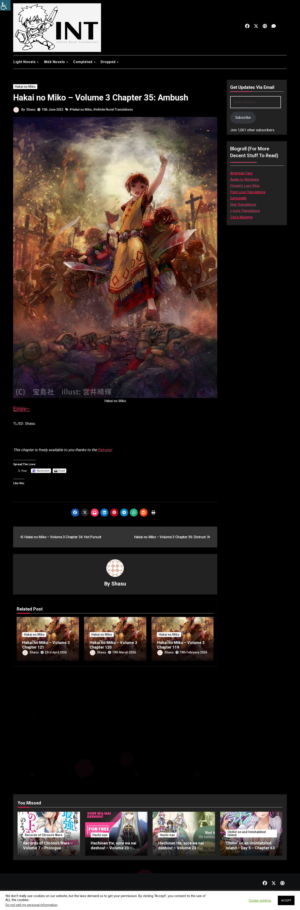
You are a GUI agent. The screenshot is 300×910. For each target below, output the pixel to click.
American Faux (241, 173)
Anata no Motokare (244, 179)
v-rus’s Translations (245, 211)
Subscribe (243, 117)
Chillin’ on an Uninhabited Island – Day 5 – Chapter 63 (250, 845)
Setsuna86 (238, 198)
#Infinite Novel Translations (113, 109)
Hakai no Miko (25, 86)
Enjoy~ (21, 409)
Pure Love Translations (248, 192)
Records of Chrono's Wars (44, 835)
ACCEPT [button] (286, 900)
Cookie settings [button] (260, 901)
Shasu (30, 109)
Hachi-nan (99, 835)
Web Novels (55, 62)
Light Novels (25, 62)
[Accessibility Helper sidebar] (5, 5)
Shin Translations (243, 204)
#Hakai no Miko (80, 109)
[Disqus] (115, 726)
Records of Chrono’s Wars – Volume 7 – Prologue (48, 845)
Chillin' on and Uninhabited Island (247, 833)
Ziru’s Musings (241, 217)
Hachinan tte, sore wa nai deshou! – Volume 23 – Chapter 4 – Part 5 (113, 848)
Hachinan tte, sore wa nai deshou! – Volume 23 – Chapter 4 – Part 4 (181, 848)
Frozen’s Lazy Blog (244, 186)
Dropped (108, 62)
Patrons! (105, 450)
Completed (83, 62)
